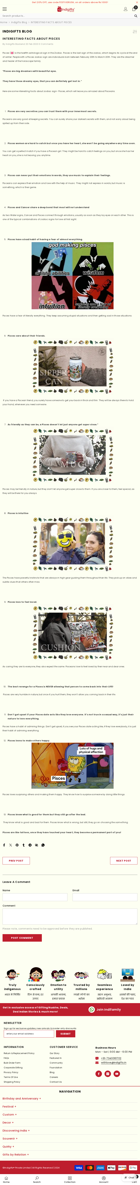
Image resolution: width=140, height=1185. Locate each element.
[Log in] (126, 9)
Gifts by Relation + (16, 1155)
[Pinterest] (17, 845)
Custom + (10, 1115)
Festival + (9, 1107)
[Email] (36, 845)
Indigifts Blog (19, 22)
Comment (9, 905)
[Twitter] (10, 845)
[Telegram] (30, 845)
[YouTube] (117, 1074)
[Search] (70, 16)
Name (6, 890)
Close (137, 2)
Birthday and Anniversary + (22, 1099)
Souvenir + (10, 1139)
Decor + (8, 1123)
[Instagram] (107, 1074)
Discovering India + (16, 1131)
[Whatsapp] (43, 845)
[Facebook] (4, 845)
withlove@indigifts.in (113, 1062)
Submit (65, 1033)
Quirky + (8, 1147)
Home (3, 22)
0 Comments (46, 44)
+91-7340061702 (111, 1058)
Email (76, 890)
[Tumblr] (23, 845)
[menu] (5, 9)
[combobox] (66, 15)
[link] (37, 1179)
